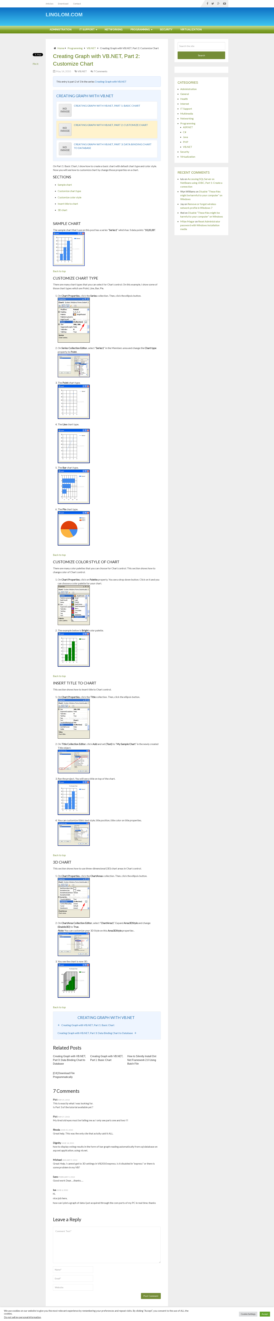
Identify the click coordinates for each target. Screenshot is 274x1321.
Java (185, 136)
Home (60, 48)
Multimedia (186, 113)
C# (184, 132)
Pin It (35, 63)
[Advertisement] (170, 18)
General (184, 93)
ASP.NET (188, 127)
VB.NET (91, 48)
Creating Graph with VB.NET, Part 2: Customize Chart (111, 124)
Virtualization (191, 29)
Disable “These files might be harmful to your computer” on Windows (201, 195)
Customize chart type (69, 190)
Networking (114, 29)
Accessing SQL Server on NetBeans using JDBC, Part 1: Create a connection (201, 182)
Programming (140, 29)
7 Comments (100, 71)
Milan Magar (187, 221)
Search (201, 55)
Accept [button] (265, 1314)
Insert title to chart (68, 203)
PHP (185, 141)
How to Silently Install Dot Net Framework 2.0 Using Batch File (141, 1060)
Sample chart (65, 184)
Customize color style (69, 197)
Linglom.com (64, 14)
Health (184, 98)
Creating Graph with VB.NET (111, 81)
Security (166, 29)
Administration (61, 29)
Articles (49, 4)
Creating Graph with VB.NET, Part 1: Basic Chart (107, 105)
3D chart (62, 209)
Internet (184, 103)
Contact (77, 4)
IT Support (87, 29)
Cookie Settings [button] (248, 1314)
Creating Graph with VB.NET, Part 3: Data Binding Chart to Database (69, 1060)
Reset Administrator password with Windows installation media (200, 225)
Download (63, 4)
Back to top (59, 271)
